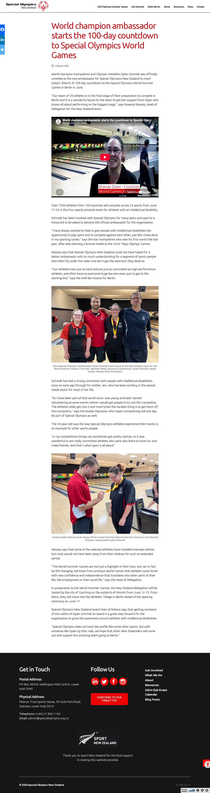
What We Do (154, 6)
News (190, 6)
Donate (200, 6)
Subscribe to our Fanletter (109, 699)
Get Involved (137, 6)
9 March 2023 (62, 66)
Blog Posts (152, 699)
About (167, 6)
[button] (206, 763)
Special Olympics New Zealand (46, 784)
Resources (179, 6)
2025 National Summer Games (112, 6)
